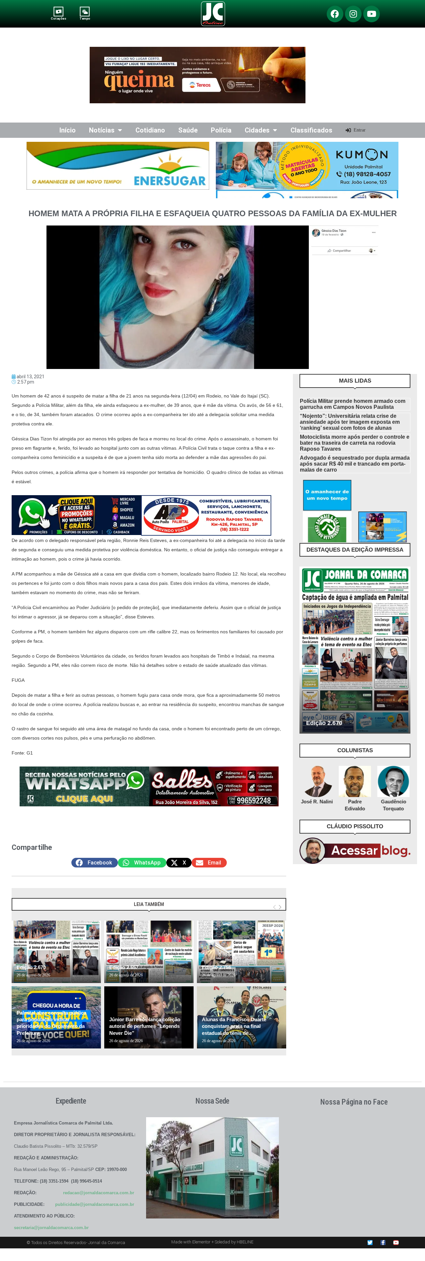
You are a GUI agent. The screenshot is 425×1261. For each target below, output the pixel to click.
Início (67, 130)
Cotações (58, 18)
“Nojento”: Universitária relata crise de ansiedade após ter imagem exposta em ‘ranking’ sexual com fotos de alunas (350, 422)
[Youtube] (371, 14)
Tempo (84, 18)
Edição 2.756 (216, 967)
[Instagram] (353, 14)
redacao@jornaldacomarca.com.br (98, 1192)
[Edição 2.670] (56, 952)
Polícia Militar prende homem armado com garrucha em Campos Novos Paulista (352, 404)
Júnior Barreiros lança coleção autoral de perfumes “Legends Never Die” (144, 1026)
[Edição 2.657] (149, 952)
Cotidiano (150, 130)
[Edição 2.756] (241, 952)
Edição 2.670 (31, 967)
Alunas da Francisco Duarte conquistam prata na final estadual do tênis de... (234, 1026)
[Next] (280, 907)
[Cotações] (58, 11)
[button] (94, 862)
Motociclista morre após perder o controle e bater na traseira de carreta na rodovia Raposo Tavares (354, 443)
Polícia (221, 130)
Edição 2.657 (123, 967)
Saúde (188, 130)
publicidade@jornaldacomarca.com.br (94, 1204)
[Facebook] (335, 14)
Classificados (311, 130)
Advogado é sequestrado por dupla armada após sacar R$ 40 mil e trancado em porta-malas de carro (355, 464)
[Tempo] (85, 11)
